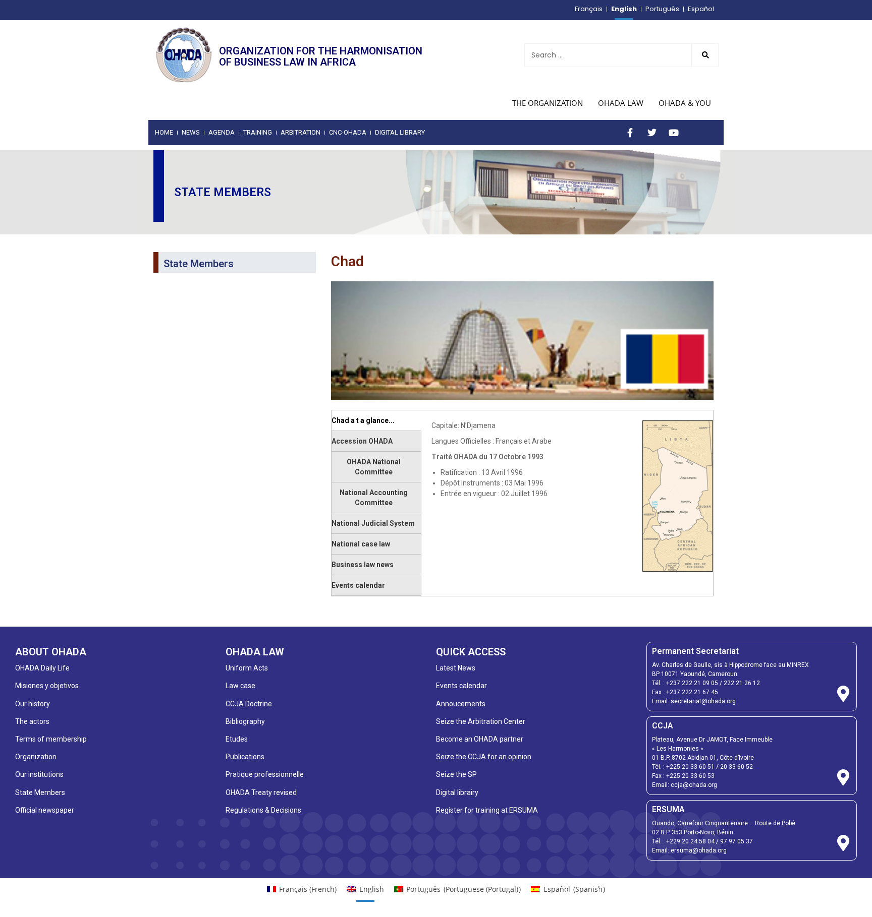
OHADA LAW (620, 103)
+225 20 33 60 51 (690, 766)
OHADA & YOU (685, 103)
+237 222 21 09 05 (692, 683)
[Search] (705, 55)
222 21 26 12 (742, 683)
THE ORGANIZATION (547, 103)
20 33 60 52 (736, 766)
